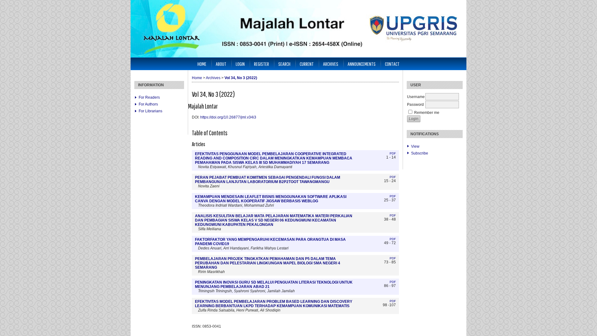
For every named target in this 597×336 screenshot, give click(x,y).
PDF (393, 153)
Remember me (426, 112)
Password (415, 104)
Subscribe (419, 153)
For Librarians (150, 111)
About (221, 64)
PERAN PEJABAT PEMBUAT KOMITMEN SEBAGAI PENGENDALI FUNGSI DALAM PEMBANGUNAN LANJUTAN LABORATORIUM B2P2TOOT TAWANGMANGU (267, 179)
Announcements (362, 64)
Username (416, 97)
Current (307, 64)
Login (240, 64)
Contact (392, 64)
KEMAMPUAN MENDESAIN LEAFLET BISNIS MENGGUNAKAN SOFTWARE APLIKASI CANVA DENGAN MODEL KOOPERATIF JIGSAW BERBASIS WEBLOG (270, 199)
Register (261, 64)
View (415, 146)
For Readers (149, 97)
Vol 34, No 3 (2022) (240, 78)
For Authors (148, 104)
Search (284, 64)
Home (201, 64)
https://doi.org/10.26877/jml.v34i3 (228, 117)
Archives (330, 64)
